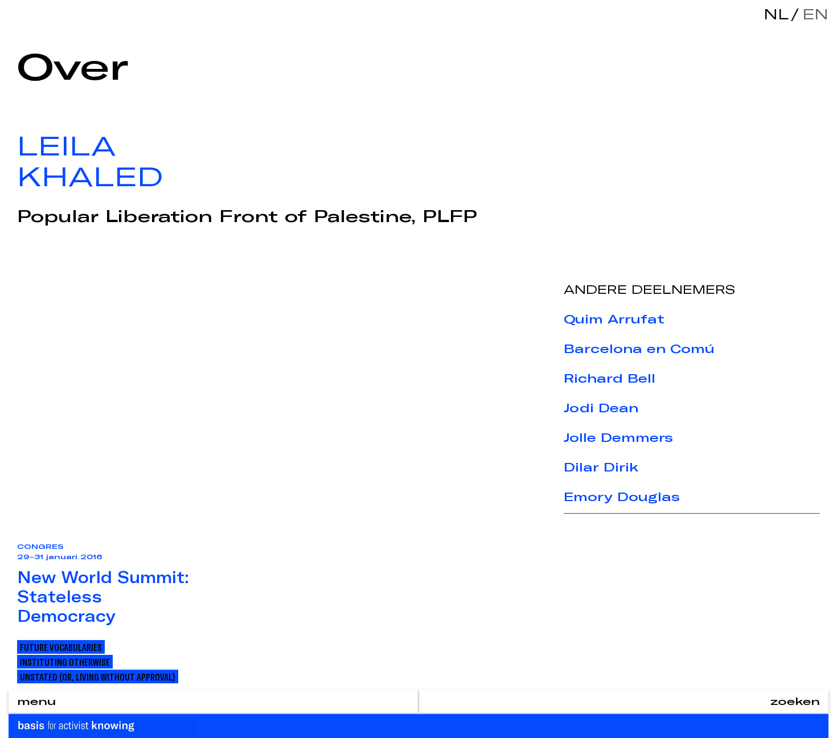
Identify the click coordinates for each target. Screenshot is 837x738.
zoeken (795, 701)
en (812, 14)
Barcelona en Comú (639, 348)
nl (776, 14)
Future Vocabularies (61, 647)
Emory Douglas (622, 496)
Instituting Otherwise (65, 661)
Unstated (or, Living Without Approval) (97, 676)
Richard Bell (609, 378)
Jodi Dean (601, 408)
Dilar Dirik (601, 467)
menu (36, 701)
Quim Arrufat (614, 319)
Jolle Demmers (618, 437)
